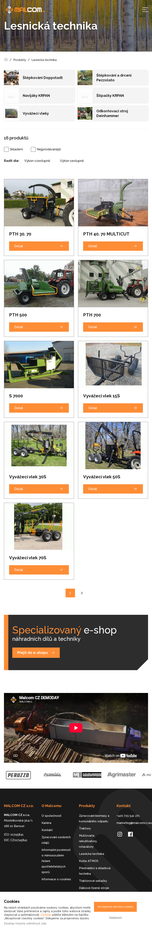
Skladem (16, 149)
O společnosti (51, 816)
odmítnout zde (36, 923)
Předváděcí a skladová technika (94, 870)
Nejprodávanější (49, 149)
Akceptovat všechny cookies (115, 906)
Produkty (19, 60)
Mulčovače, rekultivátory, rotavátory (88, 841)
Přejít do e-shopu (32, 653)
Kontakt (47, 830)
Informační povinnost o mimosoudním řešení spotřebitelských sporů (56, 861)
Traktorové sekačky (93, 881)
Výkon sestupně (72, 161)
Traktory (85, 828)
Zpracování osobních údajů (56, 840)
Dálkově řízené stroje (94, 888)
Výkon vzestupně (37, 161)
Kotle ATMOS (88, 861)
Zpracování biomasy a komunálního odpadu (94, 818)
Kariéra (46, 823)
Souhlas (46, 914)
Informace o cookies (56, 879)
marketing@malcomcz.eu (132, 823)
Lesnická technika (44, 60)
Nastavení (115, 917)
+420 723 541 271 (128, 816)
